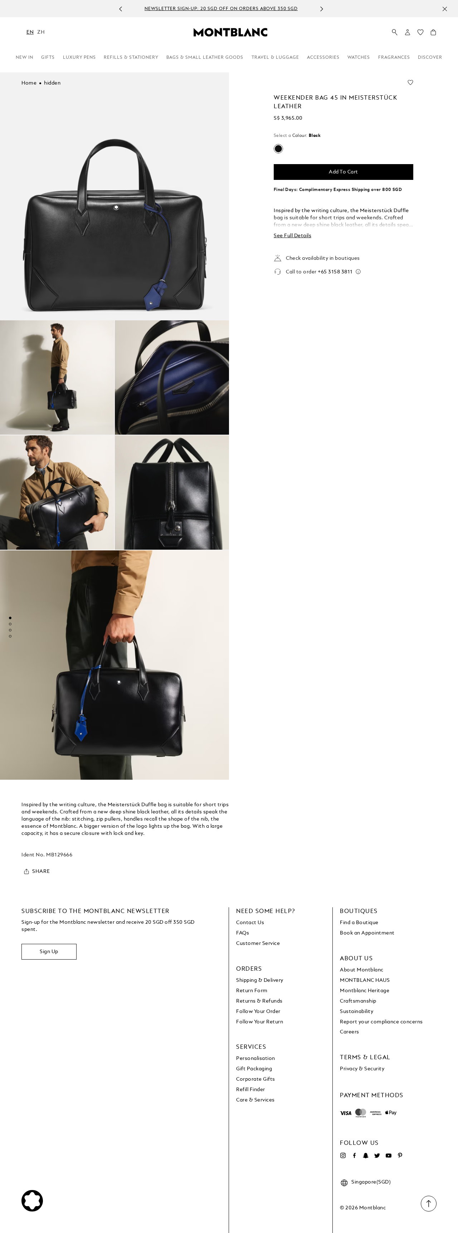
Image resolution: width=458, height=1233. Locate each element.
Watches (358, 58)
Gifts (48, 58)
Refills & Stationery (131, 58)
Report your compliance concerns (381, 1021)
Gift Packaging (254, 1068)
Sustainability (356, 1011)
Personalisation (255, 1058)
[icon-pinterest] (400, 1155)
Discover (430, 58)
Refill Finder (250, 1089)
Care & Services (255, 1100)
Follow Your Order (258, 1011)
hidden (52, 83)
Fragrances (394, 58)
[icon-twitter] (377, 1155)
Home (28, 83)
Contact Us (250, 922)
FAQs (242, 933)
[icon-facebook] (354, 1155)
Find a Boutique (359, 922)
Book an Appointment (367, 933)
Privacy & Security (362, 1068)
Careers (349, 1031)
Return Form (252, 990)
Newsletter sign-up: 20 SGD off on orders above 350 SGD (221, 9)
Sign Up (49, 951)
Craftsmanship (358, 1001)
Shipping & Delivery (259, 980)
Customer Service (258, 943)
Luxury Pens (79, 58)
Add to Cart (343, 172)
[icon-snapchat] (366, 1155)
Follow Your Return (259, 1021)
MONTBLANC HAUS (365, 980)
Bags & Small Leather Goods (204, 58)
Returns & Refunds (259, 1001)
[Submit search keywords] (394, 32)
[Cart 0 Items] (433, 34)
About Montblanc (362, 969)
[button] (407, 32)
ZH (40, 32)
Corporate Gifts (255, 1079)
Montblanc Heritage (364, 990)
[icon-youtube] (388, 1155)
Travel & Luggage (275, 58)
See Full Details (292, 235)
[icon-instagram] (343, 1155)
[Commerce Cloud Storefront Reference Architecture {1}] (230, 31)
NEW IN (24, 58)
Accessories (323, 58)
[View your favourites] (420, 34)
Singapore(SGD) (371, 1182)
